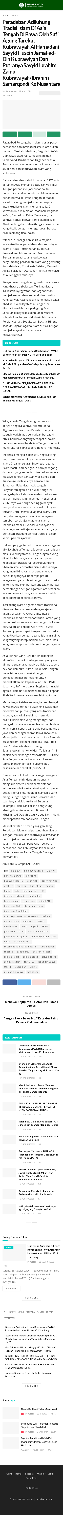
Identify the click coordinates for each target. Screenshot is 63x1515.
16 (39, 1078)
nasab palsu (11, 926)
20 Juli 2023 (42, 1414)
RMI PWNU (21, 1499)
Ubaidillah (20, 966)
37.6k (49, 1450)
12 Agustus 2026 (27, 1162)
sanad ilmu (23, 951)
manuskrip (28, 921)
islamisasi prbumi (14, 896)
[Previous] (28, 410)
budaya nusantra (13, 880)
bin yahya (31, 875)
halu (16, 891)
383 (39, 1214)
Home (5, 15)
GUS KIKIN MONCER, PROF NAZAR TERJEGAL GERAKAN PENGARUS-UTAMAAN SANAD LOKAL (29, 387)
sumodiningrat (12, 961)
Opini (21, 1312)
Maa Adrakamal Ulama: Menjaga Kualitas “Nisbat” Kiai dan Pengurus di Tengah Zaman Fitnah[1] (38, 1088)
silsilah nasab (30, 956)
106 (40, 1057)
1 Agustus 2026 (27, 1214)
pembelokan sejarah (15, 936)
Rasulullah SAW (22, 941)
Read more (11, 1288)
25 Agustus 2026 (27, 1057)
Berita (15, 15)
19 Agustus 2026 (27, 1096)
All (5, 1312)
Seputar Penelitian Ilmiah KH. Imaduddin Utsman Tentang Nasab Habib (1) (39, 1442)
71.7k (52, 1414)
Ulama (49, 1312)
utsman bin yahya (14, 972)
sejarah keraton (42, 951)
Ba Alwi (51, 870)
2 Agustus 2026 (27, 1184)
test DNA (29, 961)
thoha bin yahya (46, 961)
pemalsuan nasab (14, 931)
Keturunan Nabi (12, 906)
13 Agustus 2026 (27, 1144)
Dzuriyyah (32, 880)
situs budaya (49, 956)
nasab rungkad (30, 926)
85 (38, 1199)
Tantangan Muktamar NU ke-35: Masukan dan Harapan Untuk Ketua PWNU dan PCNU (38, 1154)
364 (39, 1184)
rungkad (8, 951)
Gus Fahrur (36, 886)
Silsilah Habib (11, 956)
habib (7, 891)
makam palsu (11, 921)
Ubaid (7, 966)
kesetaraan (29, 901)
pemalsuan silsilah (38, 931)
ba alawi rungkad (33, 870)
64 (39, 1096)
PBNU (45, 926)
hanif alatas (29, 891)
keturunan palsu (34, 906)
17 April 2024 (25, 91)
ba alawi (15, 870)
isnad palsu (34, 896)
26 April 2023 (38, 1450)
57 (39, 1114)
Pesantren (9, 1318)
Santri (40, 1312)
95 (39, 1144)
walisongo (33, 972)
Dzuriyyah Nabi (49, 880)
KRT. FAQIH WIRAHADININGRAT (21, 916)
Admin (9, 91)
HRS (42, 891)
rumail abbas (47, 946)
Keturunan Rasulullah (15, 911)
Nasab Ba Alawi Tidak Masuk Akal (39, 1409)
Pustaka (30, 1312)
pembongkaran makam (43, 936)
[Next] (34, 410)
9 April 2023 (42, 1432)
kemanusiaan (11, 901)
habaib (50, 886)
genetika (21, 886)
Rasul (7, 941)
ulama (33, 966)
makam (46, 916)
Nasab (41, 921)
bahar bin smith (13, 875)
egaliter (8, 886)
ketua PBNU (45, 901)
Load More (31, 1297)
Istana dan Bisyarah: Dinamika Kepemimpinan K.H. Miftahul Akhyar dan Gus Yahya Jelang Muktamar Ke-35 (31, 364)
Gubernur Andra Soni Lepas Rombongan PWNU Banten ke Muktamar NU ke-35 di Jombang (36, 1049)
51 (39, 1129)
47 (39, 1162)
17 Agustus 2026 (27, 1114)
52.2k (53, 1432)
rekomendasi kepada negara (20, 946)
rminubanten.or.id (44, 1499)
